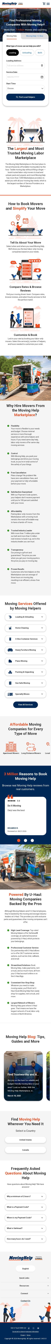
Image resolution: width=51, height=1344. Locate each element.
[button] (18, 840)
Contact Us (25, 1301)
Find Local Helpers (27, 97)
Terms (28, 1335)
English (25, 1269)
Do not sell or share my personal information (25, 1331)
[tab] (12, 36)
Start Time (11, 84)
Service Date (11, 72)
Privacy (23, 1335)
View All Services (25, 705)
